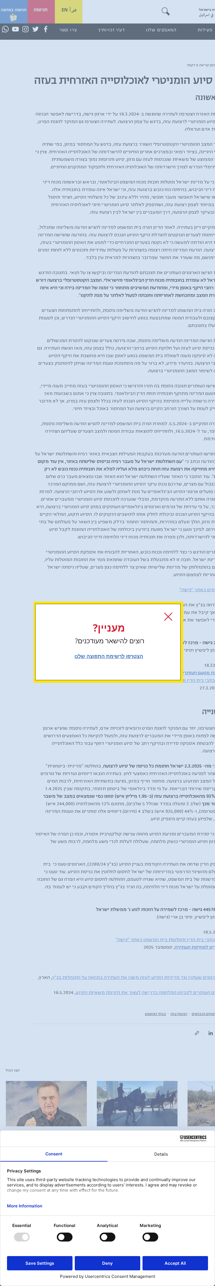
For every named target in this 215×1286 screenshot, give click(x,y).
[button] (168, 617)
